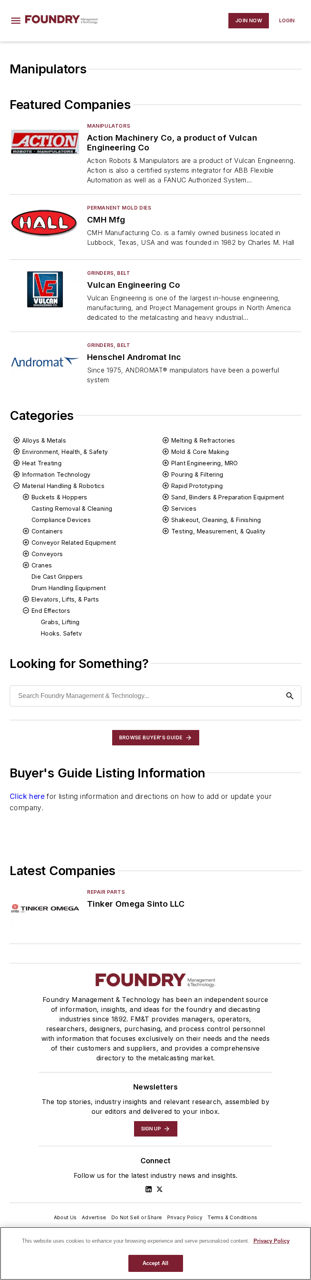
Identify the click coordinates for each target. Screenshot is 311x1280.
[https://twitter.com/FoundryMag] (160, 1189)
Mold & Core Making (200, 451)
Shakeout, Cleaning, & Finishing (216, 519)
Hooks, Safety (61, 633)
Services (183, 508)
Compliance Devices (61, 519)
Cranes (42, 565)
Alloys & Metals (44, 440)
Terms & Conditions (232, 1217)
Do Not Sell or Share (136, 1217)
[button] (16, 21)
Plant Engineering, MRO (204, 463)
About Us (65, 1217)
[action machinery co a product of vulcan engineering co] (45, 142)
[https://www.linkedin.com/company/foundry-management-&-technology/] (149, 1189)
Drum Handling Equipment (69, 587)
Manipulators (108, 126)
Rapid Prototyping (197, 485)
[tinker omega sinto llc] (45, 908)
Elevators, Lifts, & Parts (65, 599)
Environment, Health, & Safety (65, 451)
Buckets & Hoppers (59, 497)
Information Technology (56, 474)
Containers (47, 531)
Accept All (155, 1263)
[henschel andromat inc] (45, 361)
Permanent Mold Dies (119, 208)
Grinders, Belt (108, 273)
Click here (27, 796)
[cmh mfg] (45, 224)
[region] (155, 1253)
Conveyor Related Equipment (74, 542)
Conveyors (47, 553)
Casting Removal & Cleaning (72, 508)
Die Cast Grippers (57, 576)
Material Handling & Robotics (63, 485)
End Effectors (51, 610)
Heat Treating (42, 463)
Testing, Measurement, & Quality (218, 531)
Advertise (94, 1217)
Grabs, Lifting (60, 622)
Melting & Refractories (203, 440)
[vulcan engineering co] (45, 289)
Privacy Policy (185, 1217)
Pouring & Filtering (197, 474)
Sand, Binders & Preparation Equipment (227, 497)
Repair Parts (106, 892)
